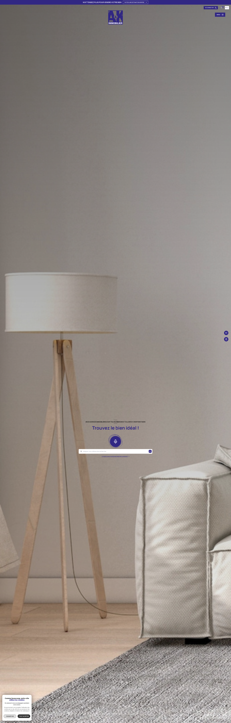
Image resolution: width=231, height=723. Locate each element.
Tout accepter (24, 716)
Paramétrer (10, 716)
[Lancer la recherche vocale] (115, 441)
